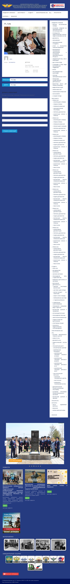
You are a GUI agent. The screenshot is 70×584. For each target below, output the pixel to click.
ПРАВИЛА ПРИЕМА (57, 104)
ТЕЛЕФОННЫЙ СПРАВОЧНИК (59, 91)
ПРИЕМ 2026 (56, 247)
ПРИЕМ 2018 (56, 100)
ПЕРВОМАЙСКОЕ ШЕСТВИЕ (59, 297)
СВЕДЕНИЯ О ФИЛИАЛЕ (9, 12)
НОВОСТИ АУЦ (56, 338)
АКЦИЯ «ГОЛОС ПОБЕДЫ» (59, 295)
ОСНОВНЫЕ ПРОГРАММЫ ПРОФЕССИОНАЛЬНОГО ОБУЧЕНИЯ (60, 393)
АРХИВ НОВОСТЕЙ (57, 89)
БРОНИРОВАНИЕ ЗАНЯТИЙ (59, 347)
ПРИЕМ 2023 (56, 189)
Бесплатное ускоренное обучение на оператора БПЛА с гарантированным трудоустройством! (35, 487)
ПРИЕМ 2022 (56, 170)
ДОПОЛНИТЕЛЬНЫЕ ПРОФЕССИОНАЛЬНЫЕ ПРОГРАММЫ (58, 388)
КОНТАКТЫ (5, 16)
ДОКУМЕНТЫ (56, 38)
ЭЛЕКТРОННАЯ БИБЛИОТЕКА (59, 317)
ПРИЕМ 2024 (56, 208)
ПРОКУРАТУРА (57, 12)
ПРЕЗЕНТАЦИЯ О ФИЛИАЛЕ (59, 126)
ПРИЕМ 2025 (56, 227)
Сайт (3, 123)
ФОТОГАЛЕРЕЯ (56, 93)
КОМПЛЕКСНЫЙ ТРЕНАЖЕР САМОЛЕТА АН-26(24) (60, 355)
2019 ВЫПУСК (12, 62)
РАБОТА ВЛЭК (56, 167)
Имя (25, 113)
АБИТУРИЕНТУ (21, 12)
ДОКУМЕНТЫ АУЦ (57, 340)
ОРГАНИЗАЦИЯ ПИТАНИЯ (59, 313)
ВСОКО (54, 69)
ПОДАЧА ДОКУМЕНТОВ (58, 144)
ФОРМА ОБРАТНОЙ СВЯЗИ (59, 410)
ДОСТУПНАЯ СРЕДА (57, 62)
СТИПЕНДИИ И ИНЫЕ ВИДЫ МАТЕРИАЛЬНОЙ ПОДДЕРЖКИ (60, 66)
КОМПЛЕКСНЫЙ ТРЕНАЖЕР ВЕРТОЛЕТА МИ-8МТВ (60, 360)
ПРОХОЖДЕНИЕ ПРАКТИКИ (59, 315)
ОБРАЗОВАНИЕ (56, 40)
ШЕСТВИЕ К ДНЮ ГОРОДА (59, 290)
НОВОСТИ (10, 508)
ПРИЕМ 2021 (56, 150)
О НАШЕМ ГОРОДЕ (57, 96)
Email (25, 118)
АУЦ (50, 12)
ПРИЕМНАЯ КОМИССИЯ (59, 106)
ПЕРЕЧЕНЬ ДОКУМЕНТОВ (59, 112)
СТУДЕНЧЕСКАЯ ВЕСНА (58, 300)
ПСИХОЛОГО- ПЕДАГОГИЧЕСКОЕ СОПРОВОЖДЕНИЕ (57, 327)
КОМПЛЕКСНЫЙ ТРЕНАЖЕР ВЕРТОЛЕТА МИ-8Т (60, 370)
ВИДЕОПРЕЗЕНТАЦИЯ (58, 87)
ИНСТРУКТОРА (57, 380)
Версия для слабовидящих (12, 573)
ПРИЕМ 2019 (56, 118)
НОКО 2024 (55, 268)
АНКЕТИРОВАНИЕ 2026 (42, 12)
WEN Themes (15, 582)
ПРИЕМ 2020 (56, 134)
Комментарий (25, 97)
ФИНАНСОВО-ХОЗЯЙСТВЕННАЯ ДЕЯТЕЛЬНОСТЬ (57, 80)
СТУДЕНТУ (30, 12)
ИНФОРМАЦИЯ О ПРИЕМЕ (59, 102)
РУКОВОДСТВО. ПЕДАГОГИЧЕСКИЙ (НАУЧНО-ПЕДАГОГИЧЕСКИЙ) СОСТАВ (60, 35)
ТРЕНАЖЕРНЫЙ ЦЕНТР (58, 346)
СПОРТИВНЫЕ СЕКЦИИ (58, 323)
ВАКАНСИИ (14, 16)
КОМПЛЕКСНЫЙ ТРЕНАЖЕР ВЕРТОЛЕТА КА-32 (60, 365)
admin (11, 59)
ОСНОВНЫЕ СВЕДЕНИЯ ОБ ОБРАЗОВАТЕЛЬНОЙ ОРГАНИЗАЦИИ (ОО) (60, 30)
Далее (5, 505)
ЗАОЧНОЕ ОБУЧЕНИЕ (58, 274)
